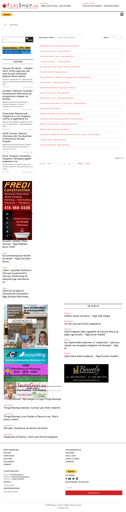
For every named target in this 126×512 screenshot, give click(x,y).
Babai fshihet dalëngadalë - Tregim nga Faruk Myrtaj (57, 88)
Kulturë (8, 459)
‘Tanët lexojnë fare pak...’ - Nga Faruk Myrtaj (55, 51)
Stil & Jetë (70, 456)
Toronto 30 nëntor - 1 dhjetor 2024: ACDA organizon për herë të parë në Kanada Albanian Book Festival (17, 72)
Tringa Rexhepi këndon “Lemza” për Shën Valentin (32, 407)
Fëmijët (7, 464)
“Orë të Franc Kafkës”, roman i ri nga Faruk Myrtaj (56, 56)
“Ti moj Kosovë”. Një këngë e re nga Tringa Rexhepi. (33, 399)
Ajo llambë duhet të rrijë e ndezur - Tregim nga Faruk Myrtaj (60, 67)
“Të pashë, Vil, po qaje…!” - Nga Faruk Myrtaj (55, 62)
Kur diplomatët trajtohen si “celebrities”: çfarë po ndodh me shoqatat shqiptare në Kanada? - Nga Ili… (91, 345)
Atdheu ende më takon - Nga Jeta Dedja (56, 6)
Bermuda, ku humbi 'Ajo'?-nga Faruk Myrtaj (54, 93)
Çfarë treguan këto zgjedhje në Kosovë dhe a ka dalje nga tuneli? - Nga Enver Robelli (91, 333)
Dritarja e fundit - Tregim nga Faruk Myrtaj (54, 129)
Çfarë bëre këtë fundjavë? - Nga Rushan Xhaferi (101, 6)
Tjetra (80, 163)
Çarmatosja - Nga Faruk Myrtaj (50, 108)
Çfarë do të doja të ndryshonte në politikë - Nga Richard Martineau (16, 293)
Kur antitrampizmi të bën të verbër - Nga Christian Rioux (16, 258)
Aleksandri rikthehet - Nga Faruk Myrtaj (53, 72)
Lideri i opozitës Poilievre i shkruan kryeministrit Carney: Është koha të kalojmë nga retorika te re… (17, 276)
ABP (66, 508)
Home (5, 25)
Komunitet (9, 456)
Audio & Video (8, 396)
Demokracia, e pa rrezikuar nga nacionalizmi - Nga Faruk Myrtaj (61, 119)
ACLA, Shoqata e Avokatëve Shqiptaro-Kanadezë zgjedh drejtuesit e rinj (16, 159)
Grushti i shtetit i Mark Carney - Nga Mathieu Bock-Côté (14, 243)
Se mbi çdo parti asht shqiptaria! (82, 323)
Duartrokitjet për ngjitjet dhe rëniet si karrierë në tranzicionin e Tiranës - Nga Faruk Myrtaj (70, 134)
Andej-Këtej (67, 329)
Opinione (67, 340)
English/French (73, 450)
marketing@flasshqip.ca (20, 477)
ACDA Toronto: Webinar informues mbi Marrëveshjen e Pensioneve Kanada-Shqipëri (17, 137)
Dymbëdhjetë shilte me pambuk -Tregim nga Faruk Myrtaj (59, 46)
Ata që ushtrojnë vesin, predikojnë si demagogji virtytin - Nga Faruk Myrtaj (65, 77)
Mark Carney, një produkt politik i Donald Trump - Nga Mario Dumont (16, 229)
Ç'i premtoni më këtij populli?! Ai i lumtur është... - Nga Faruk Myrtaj (63, 103)
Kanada (4, 224)
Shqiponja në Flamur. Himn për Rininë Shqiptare (31, 436)
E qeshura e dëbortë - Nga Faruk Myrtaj (53, 140)
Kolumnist (67, 313)
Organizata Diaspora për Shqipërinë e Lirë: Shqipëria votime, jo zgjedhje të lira (16, 116)
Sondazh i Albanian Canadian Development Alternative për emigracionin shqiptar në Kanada (17, 95)
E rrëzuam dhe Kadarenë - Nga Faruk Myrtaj (54, 145)
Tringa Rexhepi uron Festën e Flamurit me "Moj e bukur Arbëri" (31, 418)
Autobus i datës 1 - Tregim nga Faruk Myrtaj (55, 82)
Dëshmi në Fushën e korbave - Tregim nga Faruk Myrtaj (58, 124)
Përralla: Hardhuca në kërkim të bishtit (25, 428)
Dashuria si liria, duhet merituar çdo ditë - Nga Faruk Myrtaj (60, 114)
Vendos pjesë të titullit (46, 37)
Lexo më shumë (28, 87)
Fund (87, 163)
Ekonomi (69, 453)
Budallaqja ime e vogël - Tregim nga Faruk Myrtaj (56, 98)
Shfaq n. (106, 37)
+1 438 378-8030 (17, 479)
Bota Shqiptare (68, 321)
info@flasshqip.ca (17, 474)
